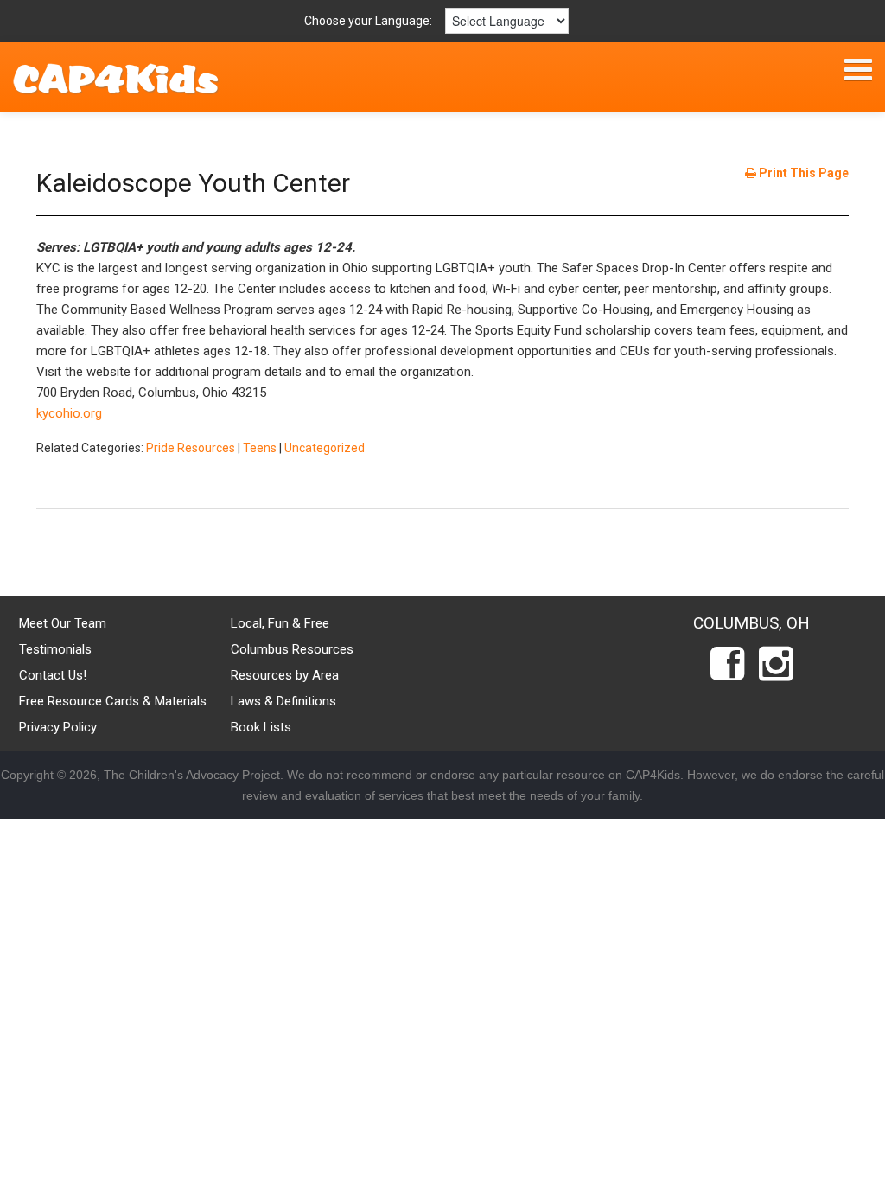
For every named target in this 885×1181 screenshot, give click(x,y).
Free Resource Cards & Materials (113, 701)
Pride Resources (190, 448)
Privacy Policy (58, 727)
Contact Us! (52, 675)
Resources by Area (285, 675)
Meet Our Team (62, 623)
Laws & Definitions (283, 701)
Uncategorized (324, 448)
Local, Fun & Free (280, 623)
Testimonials (55, 649)
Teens (260, 448)
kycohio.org (69, 413)
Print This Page (802, 173)
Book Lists (261, 727)
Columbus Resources (292, 649)
